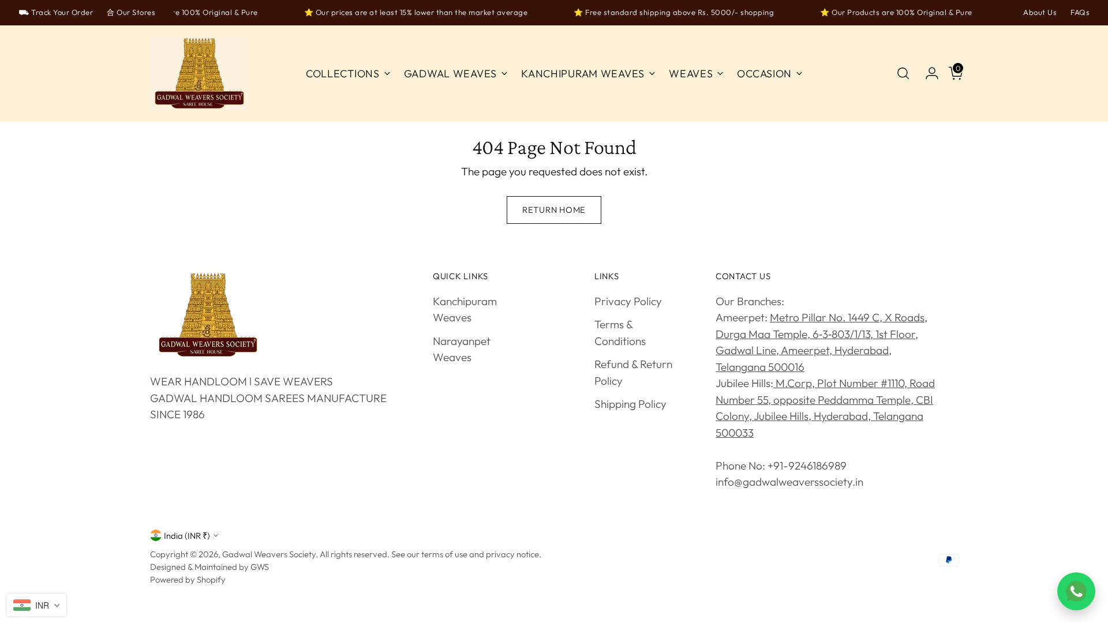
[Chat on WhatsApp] (1076, 591)
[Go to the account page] (927, 73)
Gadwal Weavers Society (269, 554)
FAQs (1080, 12)
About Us (1040, 12)
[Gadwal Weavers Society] (199, 74)
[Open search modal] (903, 73)
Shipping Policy (630, 404)
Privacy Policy (628, 301)
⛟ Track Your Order (55, 12)
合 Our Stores (131, 12)
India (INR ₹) (187, 535)
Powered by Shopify (188, 579)
